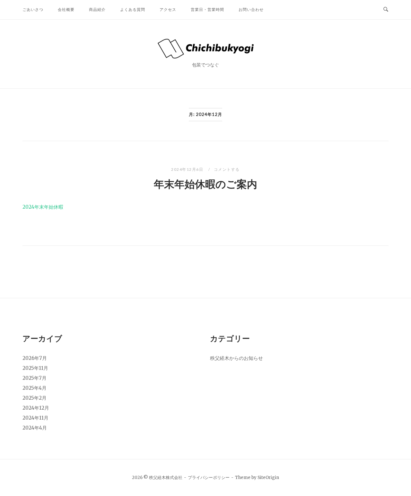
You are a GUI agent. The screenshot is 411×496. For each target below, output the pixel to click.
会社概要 (66, 9)
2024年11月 (35, 418)
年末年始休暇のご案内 (205, 184)
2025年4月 (34, 388)
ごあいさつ (32, 9)
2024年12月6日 (188, 169)
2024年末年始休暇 (42, 207)
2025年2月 (34, 398)
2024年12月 (35, 408)
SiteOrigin (268, 477)
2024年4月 (34, 428)
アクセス (168, 9)
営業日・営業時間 (207, 9)
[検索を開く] (386, 10)
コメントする (227, 169)
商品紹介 (97, 9)
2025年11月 (35, 368)
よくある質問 (132, 9)
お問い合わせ (251, 9)
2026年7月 (34, 358)
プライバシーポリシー (209, 477)
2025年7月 (34, 378)
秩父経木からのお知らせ (236, 358)
